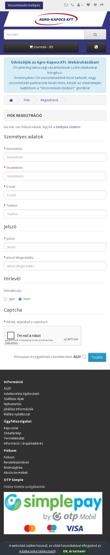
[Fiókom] (80, 5)
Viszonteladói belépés (24, 5)
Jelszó (10, 239)
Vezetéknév (14, 168)
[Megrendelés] (102, 5)
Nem (27, 299)
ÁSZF (7, 388)
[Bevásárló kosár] (95, 5)
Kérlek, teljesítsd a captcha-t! (27, 322)
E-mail (10, 186)
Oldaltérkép (12, 433)
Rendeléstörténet (16, 462)
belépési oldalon (68, 127)
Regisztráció (49, 100)
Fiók (27, 100)
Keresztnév (14, 149)
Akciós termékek (16, 472)
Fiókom (9, 457)
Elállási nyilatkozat (17, 414)
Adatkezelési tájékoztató (21, 394)
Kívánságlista (13, 467)
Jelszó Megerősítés (19, 257)
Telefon (11, 205)
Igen (12, 299)
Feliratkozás (12, 291)
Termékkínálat (14, 438)
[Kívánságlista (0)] (88, 5)
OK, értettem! (74, 551)
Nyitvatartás (12, 404)
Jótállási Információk (18, 409)
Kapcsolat (11, 428)
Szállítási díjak (14, 399)
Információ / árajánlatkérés (23, 443)
